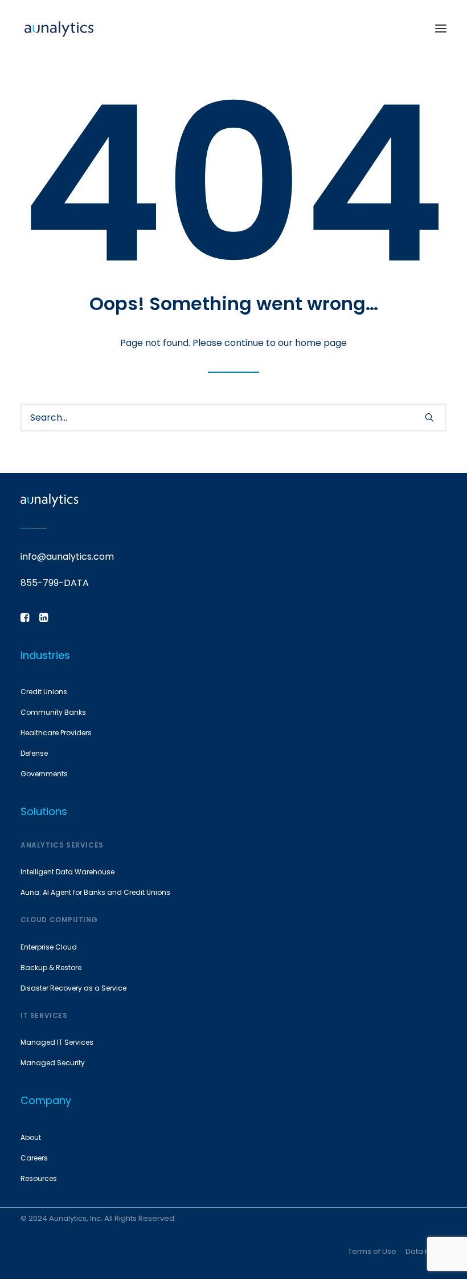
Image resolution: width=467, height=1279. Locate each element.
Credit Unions (44, 691)
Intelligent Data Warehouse (67, 872)
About (31, 1137)
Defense (34, 753)
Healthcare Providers (56, 733)
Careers (34, 1158)
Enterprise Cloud (49, 947)
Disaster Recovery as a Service (73, 988)
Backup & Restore (51, 967)
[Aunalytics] (59, 28)
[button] (441, 28)
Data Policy (425, 1251)
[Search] (233, 417)
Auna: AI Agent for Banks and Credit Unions (95, 892)
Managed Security (53, 1063)
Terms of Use (372, 1251)
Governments (44, 774)
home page (321, 342)
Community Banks (53, 712)
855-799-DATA (55, 582)
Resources (39, 1178)
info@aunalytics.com (67, 556)
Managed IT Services (57, 1042)
